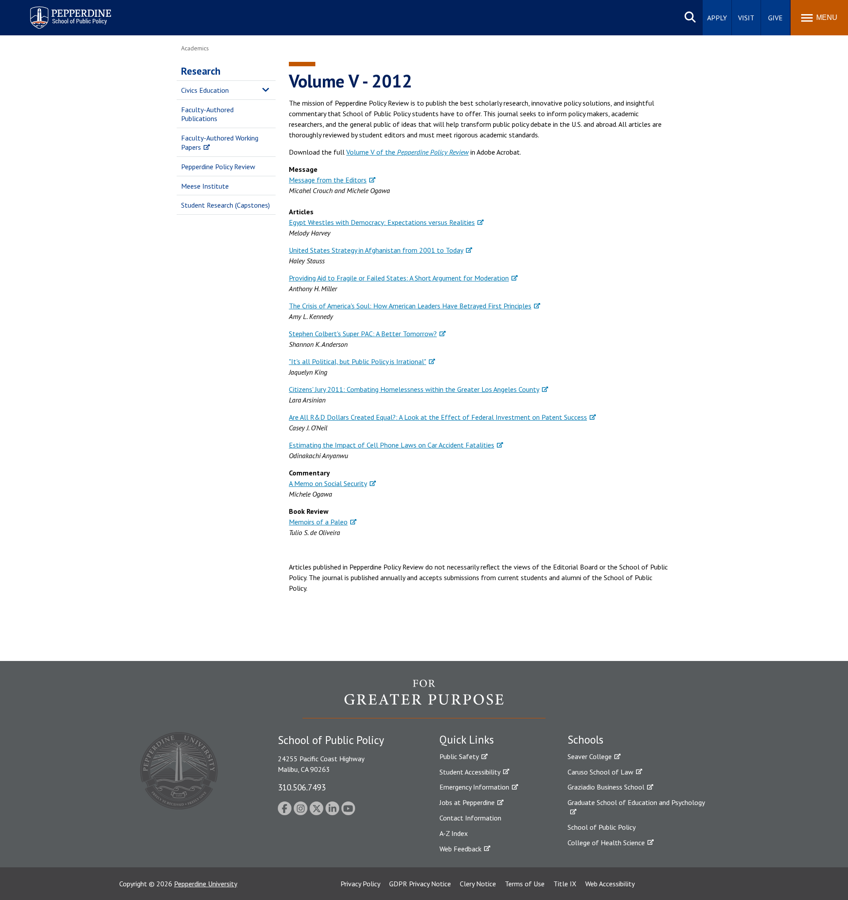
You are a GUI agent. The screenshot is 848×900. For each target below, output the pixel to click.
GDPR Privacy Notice (420, 883)
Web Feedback (460, 848)
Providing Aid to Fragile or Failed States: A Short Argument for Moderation (399, 277)
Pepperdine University (205, 883)
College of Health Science (606, 842)
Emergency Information (474, 786)
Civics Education (205, 90)
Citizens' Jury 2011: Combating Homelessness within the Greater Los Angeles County (414, 389)
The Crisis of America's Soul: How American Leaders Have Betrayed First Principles (410, 305)
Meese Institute (205, 186)
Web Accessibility (610, 883)
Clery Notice (478, 883)
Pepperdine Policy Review (218, 166)
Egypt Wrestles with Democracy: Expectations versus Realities (382, 222)
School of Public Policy (602, 827)
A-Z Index (453, 833)
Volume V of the (407, 152)
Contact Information (470, 817)
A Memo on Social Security (328, 483)
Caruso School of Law (600, 771)
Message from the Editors (328, 179)
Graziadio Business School (606, 786)
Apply (717, 17)
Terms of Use (525, 883)
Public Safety (459, 756)
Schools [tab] (585, 740)
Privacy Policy (360, 883)
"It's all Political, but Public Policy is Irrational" (357, 361)
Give (775, 17)
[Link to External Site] (424, 698)
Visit (746, 17)
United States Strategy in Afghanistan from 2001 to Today (376, 250)
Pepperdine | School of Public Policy (61, 12)
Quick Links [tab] (466, 740)
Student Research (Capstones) (225, 205)
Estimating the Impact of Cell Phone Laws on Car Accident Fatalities (391, 445)
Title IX (564, 883)
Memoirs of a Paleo (318, 521)
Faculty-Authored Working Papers (219, 142)
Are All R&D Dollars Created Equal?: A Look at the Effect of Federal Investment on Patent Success (438, 417)
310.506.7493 (302, 787)
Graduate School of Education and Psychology (636, 802)
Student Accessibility (469, 771)
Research (200, 71)
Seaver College (590, 756)
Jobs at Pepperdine (467, 802)
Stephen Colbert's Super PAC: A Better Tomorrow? (363, 333)
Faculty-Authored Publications (207, 114)
